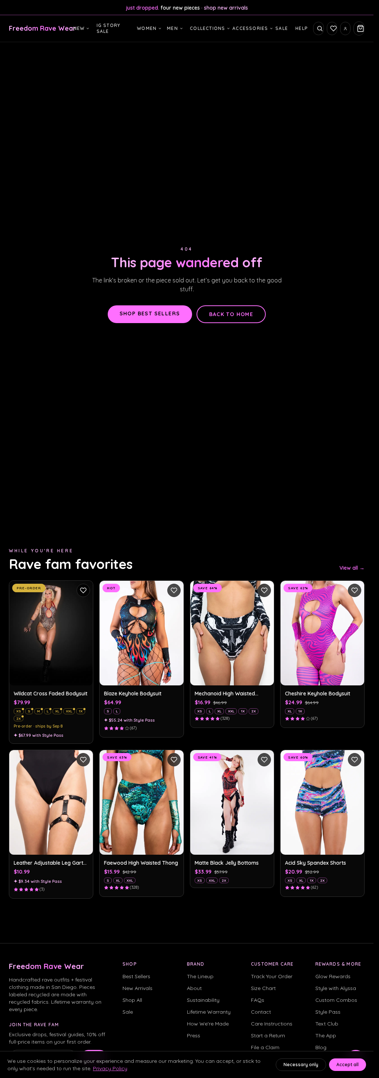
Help (301, 28)
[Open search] (318, 28)
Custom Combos (336, 1000)
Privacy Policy (110, 1068)
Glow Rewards (333, 976)
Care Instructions (271, 1023)
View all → (352, 568)
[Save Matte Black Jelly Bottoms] (264, 759)
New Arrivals (137, 988)
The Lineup (200, 976)
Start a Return (268, 1035)
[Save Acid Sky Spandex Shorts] (354, 759)
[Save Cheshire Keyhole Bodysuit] (354, 590)
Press (193, 1035)
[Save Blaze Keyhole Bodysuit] (174, 590)
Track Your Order (271, 976)
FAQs (257, 1000)
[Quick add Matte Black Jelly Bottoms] (264, 845)
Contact (261, 1011)
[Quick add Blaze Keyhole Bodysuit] (174, 675)
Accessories (250, 28)
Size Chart (263, 988)
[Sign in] (345, 28)
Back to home (231, 314)
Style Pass (328, 1011)
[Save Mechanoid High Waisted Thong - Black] (264, 590)
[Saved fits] (332, 28)
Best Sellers (136, 976)
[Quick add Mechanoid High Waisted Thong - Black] (264, 675)
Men (172, 28)
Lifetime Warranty (209, 1011)
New (79, 28)
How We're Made (208, 1023)
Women (147, 28)
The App (325, 1035)
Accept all (347, 1064)
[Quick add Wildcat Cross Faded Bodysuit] (83, 675)
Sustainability (203, 1000)
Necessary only (301, 1064)
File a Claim (265, 1047)
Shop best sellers (150, 313)
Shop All (132, 1000)
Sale (281, 28)
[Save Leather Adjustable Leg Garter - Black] (83, 759)
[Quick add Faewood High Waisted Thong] (174, 845)
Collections (207, 28)
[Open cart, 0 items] (359, 28)
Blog (320, 1047)
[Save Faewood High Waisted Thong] (174, 759)
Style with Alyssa (335, 988)
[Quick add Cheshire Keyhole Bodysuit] (354, 675)
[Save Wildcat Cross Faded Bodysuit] (83, 590)
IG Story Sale (109, 28)
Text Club (326, 1023)
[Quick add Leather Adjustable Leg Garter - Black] (83, 845)
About (194, 988)
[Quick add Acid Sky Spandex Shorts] (354, 845)
